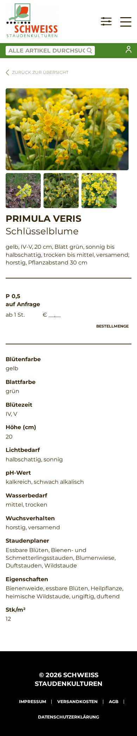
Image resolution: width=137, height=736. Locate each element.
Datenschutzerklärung (68, 717)
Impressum (32, 701)
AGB (113, 701)
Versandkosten (77, 701)
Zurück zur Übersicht (40, 72)
